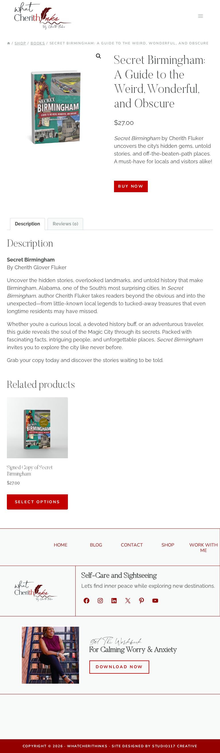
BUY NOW (131, 186)
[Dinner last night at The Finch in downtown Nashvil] (162, 722)
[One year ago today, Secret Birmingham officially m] (197, 722)
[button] (98, 56)
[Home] (8, 43)
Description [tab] (27, 224)
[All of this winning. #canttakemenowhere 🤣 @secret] (58, 722)
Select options (37, 502)
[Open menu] (200, 15)
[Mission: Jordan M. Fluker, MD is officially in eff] (23, 722)
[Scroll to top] (211, 741)
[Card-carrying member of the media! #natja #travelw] (92, 722)
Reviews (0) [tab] (65, 224)
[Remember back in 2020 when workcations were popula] (127, 722)
